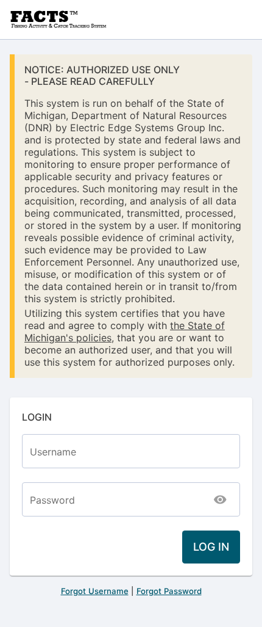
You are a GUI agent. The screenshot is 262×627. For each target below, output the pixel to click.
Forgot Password (169, 591)
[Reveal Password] (220, 499)
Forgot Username (95, 591)
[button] (211, 547)
